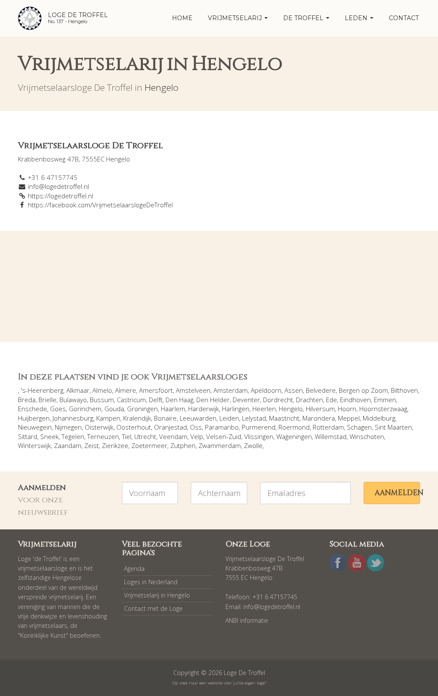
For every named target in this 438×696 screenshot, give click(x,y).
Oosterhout (133, 427)
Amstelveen (193, 390)
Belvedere (321, 390)
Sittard (27, 436)
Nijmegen (68, 427)
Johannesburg (73, 418)
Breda (27, 399)
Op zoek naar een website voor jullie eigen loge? (219, 683)
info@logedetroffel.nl (58, 186)
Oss (196, 427)
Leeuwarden (198, 418)
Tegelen (73, 436)
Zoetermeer (149, 445)
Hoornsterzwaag (383, 408)
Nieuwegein (35, 427)
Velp (196, 436)
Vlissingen (258, 436)
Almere (125, 390)
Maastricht (284, 418)
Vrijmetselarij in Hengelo (157, 595)
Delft (156, 399)
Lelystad (254, 418)
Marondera (318, 418)
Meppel (349, 418)
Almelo (102, 390)
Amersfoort (156, 390)
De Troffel (304, 18)
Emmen (385, 399)
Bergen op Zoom (363, 390)
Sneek (49, 436)
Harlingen (235, 408)
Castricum (131, 399)
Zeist (91, 445)
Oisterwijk (99, 427)
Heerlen (264, 408)
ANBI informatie (246, 620)
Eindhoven (355, 399)
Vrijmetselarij (235, 18)
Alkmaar (77, 390)
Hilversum (320, 408)
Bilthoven (404, 390)
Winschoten (366, 436)
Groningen (142, 408)
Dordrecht (278, 399)
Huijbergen (34, 418)
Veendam (173, 436)
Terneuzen (103, 436)
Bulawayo (73, 399)
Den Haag (179, 399)
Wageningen (294, 436)
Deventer (246, 399)
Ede (331, 399)
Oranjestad (170, 427)
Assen (293, 390)
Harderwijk (203, 408)
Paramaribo (222, 427)
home (182, 18)
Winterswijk (34, 445)
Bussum (102, 399)
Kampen (108, 418)
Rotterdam (328, 427)
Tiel (126, 436)
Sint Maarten (393, 427)
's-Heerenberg (42, 390)
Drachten (309, 399)
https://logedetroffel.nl (60, 195)
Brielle (47, 399)
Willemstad (330, 436)
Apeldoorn (266, 390)
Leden (357, 18)
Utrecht (145, 436)
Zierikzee (115, 445)
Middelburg (379, 418)
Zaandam (67, 445)
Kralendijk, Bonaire (150, 418)
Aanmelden (397, 493)
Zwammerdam (219, 445)
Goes (58, 408)
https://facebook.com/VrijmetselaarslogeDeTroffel (100, 204)
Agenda (134, 569)
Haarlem (173, 408)
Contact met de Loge (153, 608)
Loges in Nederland (151, 582)
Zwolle (253, 445)
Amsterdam (230, 390)
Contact (404, 18)
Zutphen (182, 445)
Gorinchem (85, 408)
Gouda (114, 408)
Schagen (359, 427)
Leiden (229, 418)
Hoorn (347, 408)
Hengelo (161, 87)
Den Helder (213, 399)
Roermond (294, 427)
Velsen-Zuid (223, 436)
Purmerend (258, 427)
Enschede (32, 408)
